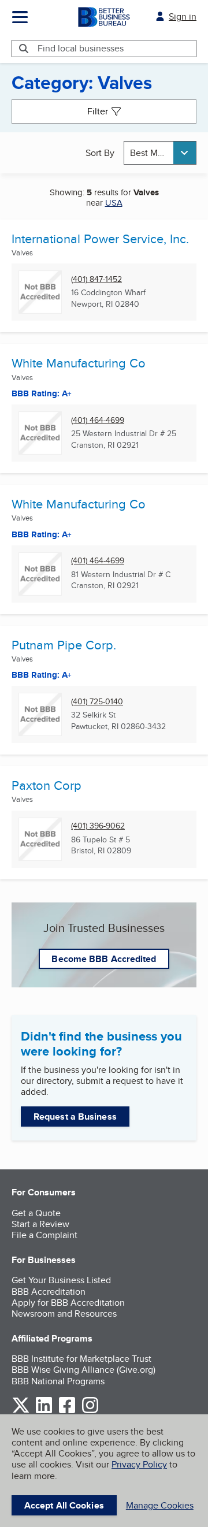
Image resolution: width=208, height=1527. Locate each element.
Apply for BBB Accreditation (68, 1302)
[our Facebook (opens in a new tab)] (67, 1411)
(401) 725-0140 (97, 702)
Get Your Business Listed (61, 1280)
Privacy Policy (139, 1464)
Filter (97, 111)
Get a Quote (36, 1213)
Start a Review (40, 1224)
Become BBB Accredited (103, 958)
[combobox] (160, 153)
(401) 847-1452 (96, 279)
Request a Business (75, 1116)
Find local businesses (81, 48)
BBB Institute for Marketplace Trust (81, 1358)
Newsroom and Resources (64, 1313)
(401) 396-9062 (98, 826)
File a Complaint (44, 1235)
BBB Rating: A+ (42, 393)
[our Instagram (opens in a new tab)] (90, 1411)
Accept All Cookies (64, 1505)
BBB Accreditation (49, 1291)
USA (113, 202)
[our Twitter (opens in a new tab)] (21, 1411)
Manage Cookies (160, 1505)
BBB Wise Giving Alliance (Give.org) (83, 1369)
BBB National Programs (58, 1381)
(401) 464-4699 (97, 420)
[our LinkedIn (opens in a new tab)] (44, 1411)
